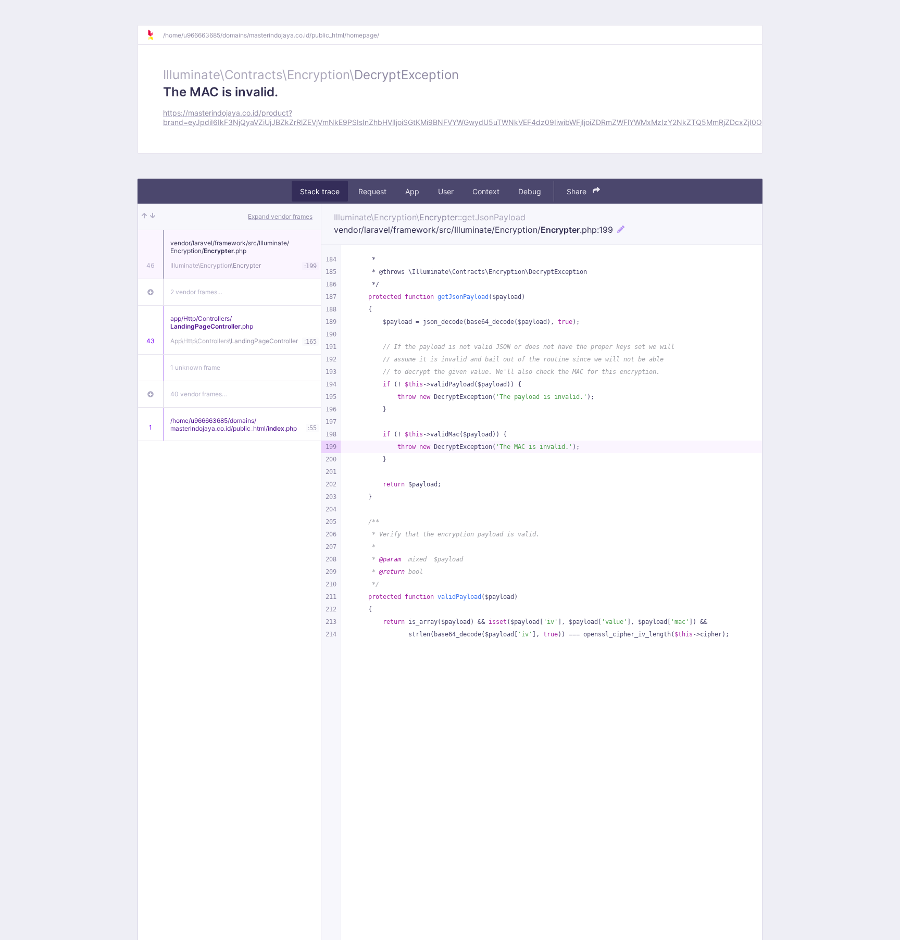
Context (485, 190)
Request (372, 190)
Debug (529, 190)
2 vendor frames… (196, 292)
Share (578, 190)
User (446, 190)
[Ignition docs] (154, 35)
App (412, 190)
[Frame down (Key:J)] (152, 216)
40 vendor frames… (198, 394)
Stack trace (320, 190)
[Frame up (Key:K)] (144, 216)
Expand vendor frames (280, 216)
